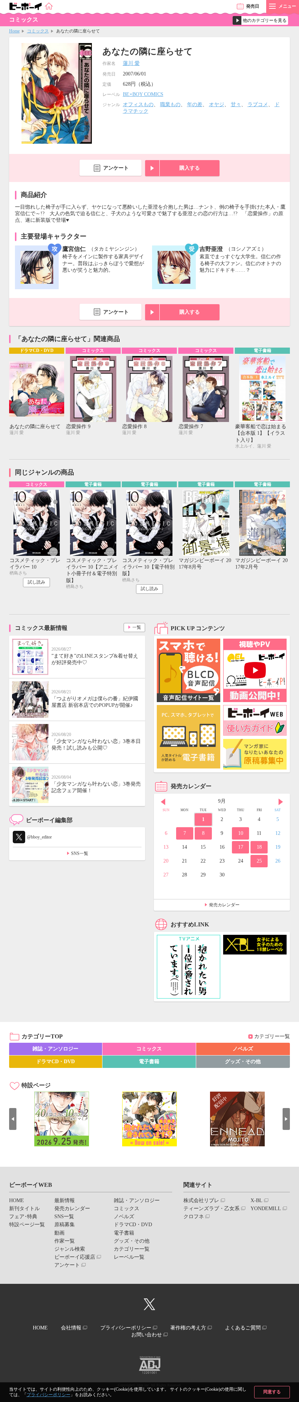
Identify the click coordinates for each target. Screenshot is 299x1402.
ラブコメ (258, 104)
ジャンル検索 (69, 1249)
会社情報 (71, 1328)
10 (240, 833)
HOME (16, 1200)
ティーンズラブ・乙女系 (211, 1208)
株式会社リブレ (201, 1200)
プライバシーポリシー (48, 1394)
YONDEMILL (266, 1208)
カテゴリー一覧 (272, 1036)
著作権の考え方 (188, 1328)
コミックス (38, 31)
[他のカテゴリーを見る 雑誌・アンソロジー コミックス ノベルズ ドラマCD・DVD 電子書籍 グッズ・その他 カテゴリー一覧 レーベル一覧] (260, 20)
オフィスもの (138, 104)
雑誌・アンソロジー (55, 1049)
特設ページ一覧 (27, 1224)
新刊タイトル (24, 1208)
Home (14, 31)
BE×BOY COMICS (143, 94)
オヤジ (216, 104)
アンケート (116, 168)
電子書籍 (149, 1061)
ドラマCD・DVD (55, 1061)
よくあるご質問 (243, 1328)
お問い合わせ (146, 1334)
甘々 (236, 104)
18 (259, 847)
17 (240, 847)
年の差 (194, 104)
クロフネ (193, 1216)
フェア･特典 (23, 1216)
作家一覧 (64, 1241)
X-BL (257, 1200)
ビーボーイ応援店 (74, 1257)
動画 (59, 1233)
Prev (163, 802)
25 (259, 861)
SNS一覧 (79, 853)
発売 (252, 6)
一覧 (136, 627)
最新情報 (64, 1200)
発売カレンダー (224, 904)
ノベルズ (243, 1049)
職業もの (170, 104)
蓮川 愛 (131, 63)
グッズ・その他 (243, 1061)
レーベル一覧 (129, 1257)
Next (281, 802)
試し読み (36, 582)
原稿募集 (64, 1224)
